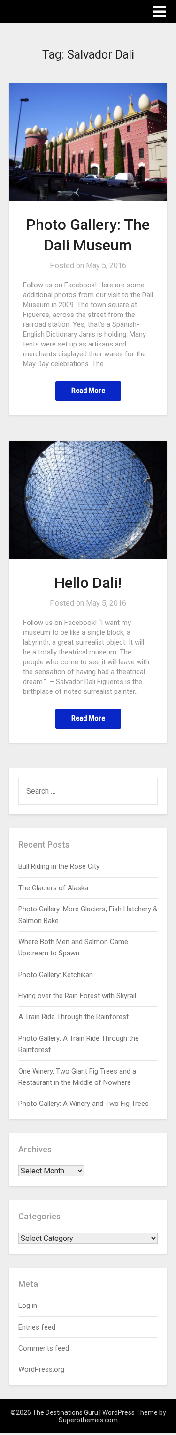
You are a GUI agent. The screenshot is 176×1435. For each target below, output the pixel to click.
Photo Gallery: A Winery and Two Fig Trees (83, 1103)
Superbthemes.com (88, 1420)
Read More (88, 390)
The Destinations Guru (61, 11)
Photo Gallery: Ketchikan (55, 974)
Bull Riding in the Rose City (58, 866)
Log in (27, 1305)
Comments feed (43, 1348)
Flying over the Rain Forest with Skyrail (77, 996)
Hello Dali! (88, 583)
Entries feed (36, 1327)
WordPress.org (41, 1369)
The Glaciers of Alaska (53, 888)
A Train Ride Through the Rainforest (73, 1017)
